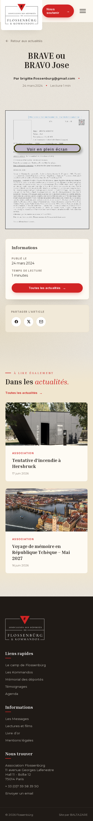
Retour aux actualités (26, 41)
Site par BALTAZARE (73, 814)
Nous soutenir (58, 11)
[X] (29, 322)
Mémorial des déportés (24, 679)
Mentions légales (19, 740)
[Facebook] (16, 322)
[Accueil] (25, 627)
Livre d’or (12, 733)
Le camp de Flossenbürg (25, 665)
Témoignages (16, 686)
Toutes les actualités (47, 288)
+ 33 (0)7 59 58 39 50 (22, 786)
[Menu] (83, 11)
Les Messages (17, 719)
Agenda (11, 694)
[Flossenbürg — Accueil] (21, 11)
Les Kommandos (19, 672)
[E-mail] (41, 322)
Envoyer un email (19, 793)
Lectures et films (18, 726)
